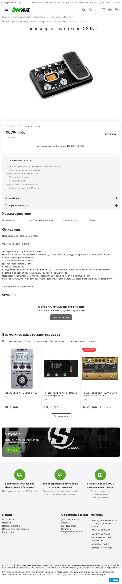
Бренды (94, 2)
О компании (8, 519)
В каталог (12, 450)
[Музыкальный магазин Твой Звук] (21, 9)
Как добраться (68, 525)
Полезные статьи (11, 525)
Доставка (105, 2)
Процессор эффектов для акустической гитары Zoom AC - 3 (100, 394)
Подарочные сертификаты (74, 2)
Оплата (116, 2)
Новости (54, 2)
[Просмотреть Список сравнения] (97, 9)
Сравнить (61, 146)
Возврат (65, 522)
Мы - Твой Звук (40, 2)
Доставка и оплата (70, 519)
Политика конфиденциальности (72, 530)
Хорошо (114, 579)
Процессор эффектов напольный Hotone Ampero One (60, 394)
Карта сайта (8, 532)
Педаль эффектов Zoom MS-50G (20, 393)
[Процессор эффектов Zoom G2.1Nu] (61, 75)
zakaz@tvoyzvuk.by (11, 2)
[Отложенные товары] (103, 9)
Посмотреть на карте (101, 547)
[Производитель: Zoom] (110, 134)
